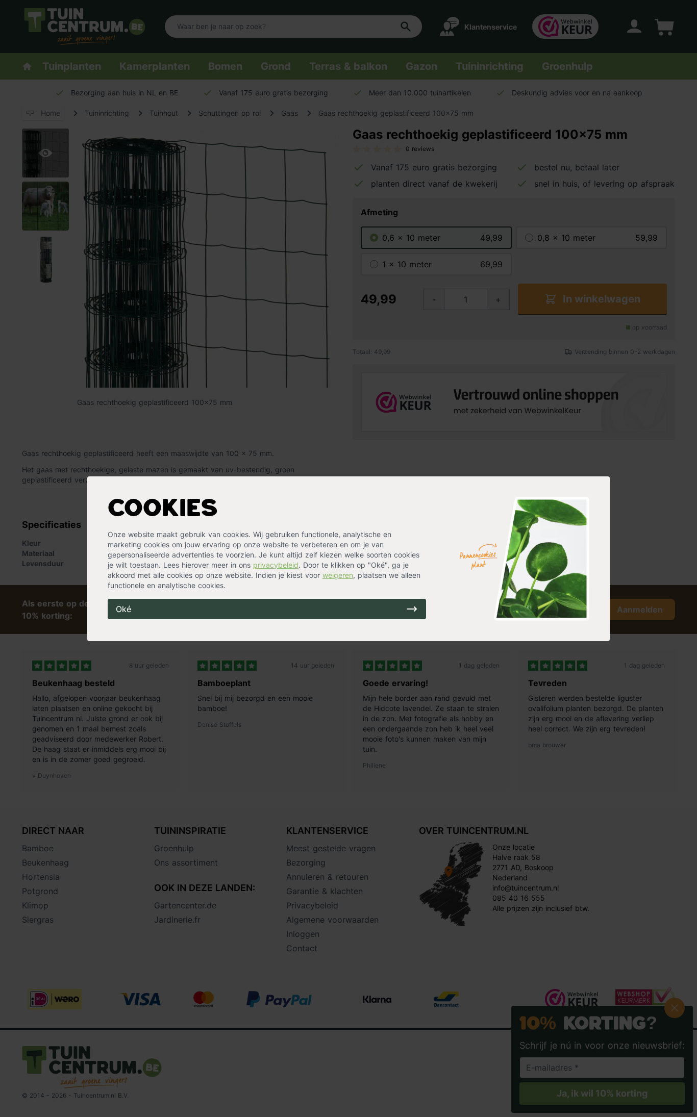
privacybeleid (275, 565)
